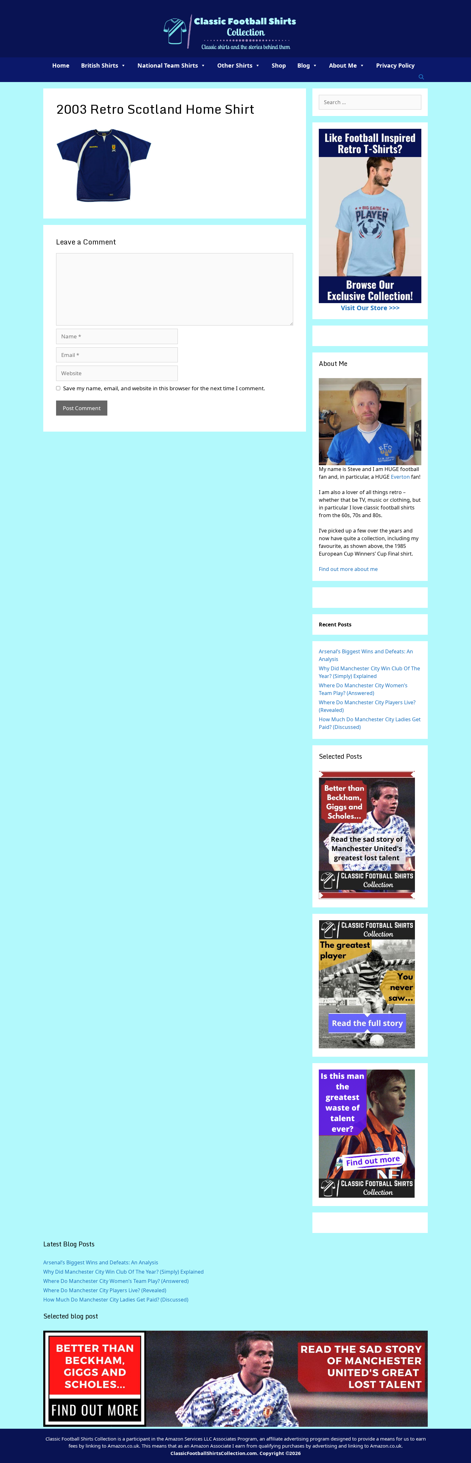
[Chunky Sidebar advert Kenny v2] (367, 1195)
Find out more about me (348, 569)
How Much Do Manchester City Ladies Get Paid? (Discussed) (115, 1299)
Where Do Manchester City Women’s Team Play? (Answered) (116, 1281)
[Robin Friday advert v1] (367, 1046)
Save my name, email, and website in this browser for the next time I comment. (164, 388)
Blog (303, 65)
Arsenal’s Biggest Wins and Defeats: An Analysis (100, 1262)
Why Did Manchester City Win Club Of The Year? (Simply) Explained (123, 1271)
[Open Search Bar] (421, 77)
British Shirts (99, 65)
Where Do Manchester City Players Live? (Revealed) (104, 1290)
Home (61, 65)
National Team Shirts (167, 65)
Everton (401, 476)
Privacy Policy (395, 65)
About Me (343, 65)
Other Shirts (234, 65)
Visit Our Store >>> (370, 307)
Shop (279, 65)
